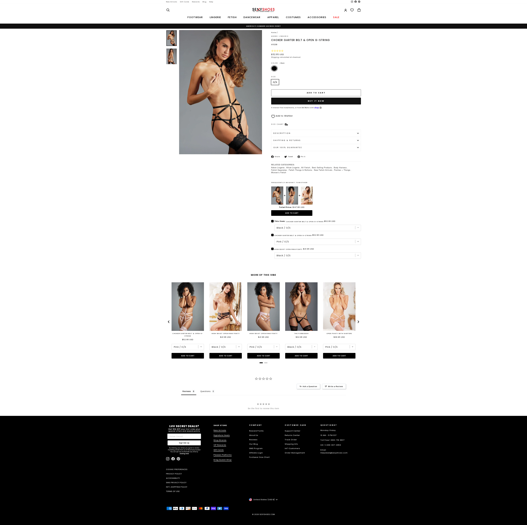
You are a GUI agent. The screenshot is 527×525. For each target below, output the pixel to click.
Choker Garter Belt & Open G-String (293, 235)
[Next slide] (358, 322)
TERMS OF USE (173, 491)
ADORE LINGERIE (280, 36)
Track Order (291, 439)
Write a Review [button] (335, 386)
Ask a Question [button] (310, 386)
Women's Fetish (278, 172)
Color (277, 63)
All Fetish (305, 167)
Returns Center (292, 435)
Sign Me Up (184, 442)
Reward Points (256, 431)
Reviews (253, 439)
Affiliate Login (256, 453)
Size (273, 77)
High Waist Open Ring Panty (288, 249)
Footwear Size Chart (259, 457)
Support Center (292, 431)
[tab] (261, 362)
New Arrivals (171, 2)
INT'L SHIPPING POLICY (176, 487)
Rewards (196, 2)
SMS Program (256, 448)
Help (211, 2)
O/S (275, 82)
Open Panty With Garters (339, 333)
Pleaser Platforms (223, 455)
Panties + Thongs (342, 170)
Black (274, 68)
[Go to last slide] (169, 322)
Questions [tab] (205, 391)
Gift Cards (184, 2)
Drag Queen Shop (223, 460)
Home (273, 32)
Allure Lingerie (293, 167)
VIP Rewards (220, 445)
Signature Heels (222, 435)
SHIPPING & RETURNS (287, 140)
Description (282, 133)
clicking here (184, 454)
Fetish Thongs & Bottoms (300, 170)
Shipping (275, 57)
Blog (204, 2)
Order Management (295, 453)
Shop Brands (220, 440)
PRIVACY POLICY (174, 473)
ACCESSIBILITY (173, 478)
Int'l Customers (292, 448)
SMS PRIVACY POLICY (176, 482)
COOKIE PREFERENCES (176, 469)
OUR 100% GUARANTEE (287, 147)
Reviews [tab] (187, 391)
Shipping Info (291, 444)
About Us (253, 435)
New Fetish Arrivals (323, 170)
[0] (352, 10)
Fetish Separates (279, 170)
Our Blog (253, 444)
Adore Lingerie (277, 167)
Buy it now (316, 101)
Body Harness (340, 167)
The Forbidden (301, 333)
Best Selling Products (322, 167)
